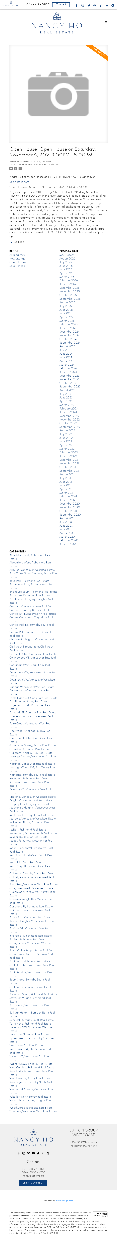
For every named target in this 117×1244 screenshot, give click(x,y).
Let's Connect (33, 1183)
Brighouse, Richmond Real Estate (29, 595)
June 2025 (66, 310)
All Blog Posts (17, 255)
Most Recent (66, 255)
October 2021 (67, 467)
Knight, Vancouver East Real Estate (30, 800)
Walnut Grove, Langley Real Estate (31, 1064)
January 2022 (68, 456)
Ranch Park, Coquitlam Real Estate (30, 917)
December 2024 (69, 332)
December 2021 (69, 460)
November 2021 (69, 463)
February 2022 (68, 452)
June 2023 (66, 397)
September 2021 (69, 471)
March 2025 (67, 321)
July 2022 (65, 434)
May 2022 (65, 441)
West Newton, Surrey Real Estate (29, 1078)
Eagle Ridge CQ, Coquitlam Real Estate (33, 698)
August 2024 (67, 346)
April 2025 (66, 317)
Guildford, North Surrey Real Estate (31, 753)
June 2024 (66, 354)
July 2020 (65, 522)
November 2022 (69, 419)
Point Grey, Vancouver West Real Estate (33, 884)
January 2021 (67, 500)
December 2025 (69, 288)
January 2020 (68, 544)
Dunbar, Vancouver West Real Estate (31, 687)
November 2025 (69, 291)
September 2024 (69, 343)
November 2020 (69, 507)
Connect (61, 4)
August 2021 (66, 474)
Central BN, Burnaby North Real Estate (32, 614)
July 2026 (65, 262)
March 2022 (66, 449)
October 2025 (68, 295)
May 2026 (65, 269)
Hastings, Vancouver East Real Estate (32, 764)
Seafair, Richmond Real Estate (27, 939)
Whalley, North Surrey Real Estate (30, 1097)
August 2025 (67, 302)
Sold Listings (17, 266)
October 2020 (68, 511)
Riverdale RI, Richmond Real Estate (30, 936)
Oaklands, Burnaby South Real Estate (32, 873)
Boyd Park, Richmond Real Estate (29, 581)
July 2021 (65, 478)
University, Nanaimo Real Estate (29, 1034)
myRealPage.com (64, 1201)
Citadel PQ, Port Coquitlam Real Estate (33, 654)
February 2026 (68, 280)
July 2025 (65, 306)
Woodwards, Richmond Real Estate (31, 1108)
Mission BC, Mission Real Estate (28, 837)
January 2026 (68, 284)
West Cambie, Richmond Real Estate (31, 1067)
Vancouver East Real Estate (26, 1045)
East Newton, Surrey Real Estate (29, 701)
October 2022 (68, 423)
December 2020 (69, 504)
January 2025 (68, 328)
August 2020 (67, 518)
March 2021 (66, 493)
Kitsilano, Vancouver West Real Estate (32, 797)
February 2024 (68, 368)
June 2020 (66, 526)
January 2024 (68, 372)
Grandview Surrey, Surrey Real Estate (32, 745)
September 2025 (70, 299)
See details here (19, 182)
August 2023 (67, 390)
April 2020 (66, 533)
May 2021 (65, 485)
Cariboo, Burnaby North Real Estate (31, 610)
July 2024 (65, 350)
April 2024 (65, 361)
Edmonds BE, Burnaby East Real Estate (32, 712)
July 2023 (65, 394)
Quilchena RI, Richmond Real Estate (31, 906)
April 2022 (65, 445)
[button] (76, 5)
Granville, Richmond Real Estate (29, 749)
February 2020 (68, 540)
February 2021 (68, 496)
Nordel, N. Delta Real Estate (26, 862)
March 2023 (66, 405)
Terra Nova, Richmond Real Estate (30, 1024)
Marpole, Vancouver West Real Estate (32, 819)
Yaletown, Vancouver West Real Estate (33, 1111)
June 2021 (65, 482)
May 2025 (65, 313)
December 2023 (69, 376)
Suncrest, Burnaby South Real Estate (31, 1020)
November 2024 (69, 335)
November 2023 (69, 379)
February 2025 (68, 324)
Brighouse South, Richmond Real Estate (33, 592)
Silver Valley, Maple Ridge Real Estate (32, 950)
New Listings (17, 258)
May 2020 (65, 529)
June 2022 (66, 438)
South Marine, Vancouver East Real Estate (39, 165)
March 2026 (66, 277)
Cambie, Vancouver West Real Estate (32, 606)
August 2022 (67, 430)
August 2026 (67, 258)
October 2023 (68, 383)
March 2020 (67, 537)
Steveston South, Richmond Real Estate (33, 994)
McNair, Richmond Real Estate (27, 830)
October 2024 (68, 339)
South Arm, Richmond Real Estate (29, 961)
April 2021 (65, 489)
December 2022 (69, 416)
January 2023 (68, 412)
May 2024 (65, 357)
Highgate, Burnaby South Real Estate (32, 775)
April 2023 (65, 401)
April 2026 (65, 273)
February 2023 (68, 408)
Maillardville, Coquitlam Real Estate (31, 815)
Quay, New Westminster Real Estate (31, 888)
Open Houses (17, 262)
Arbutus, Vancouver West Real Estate (32, 570)
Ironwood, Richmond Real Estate (29, 778)
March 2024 (66, 365)
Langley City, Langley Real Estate (30, 804)
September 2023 (69, 386)
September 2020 (70, 515)
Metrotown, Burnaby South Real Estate (33, 833)
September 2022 (69, 427)
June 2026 (66, 266)
